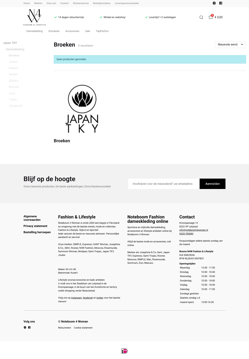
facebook (88, 298)
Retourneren (64, 327)
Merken (38, 3)
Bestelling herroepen (37, 232)
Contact (64, 3)
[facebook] (221, 4)
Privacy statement (35, 226)
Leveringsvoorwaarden (127, 3)
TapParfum (102, 31)
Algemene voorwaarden (32, 218)
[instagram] (214, 4)
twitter (99, 298)
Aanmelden (212, 184)
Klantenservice (81, 3)
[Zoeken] (201, 17)
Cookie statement (83, 327)
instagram (76, 298)
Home (27, 3)
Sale (87, 31)
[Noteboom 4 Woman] (35, 17)
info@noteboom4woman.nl (193, 230)
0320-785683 (186, 233)
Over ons (51, 3)
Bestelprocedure (101, 3)
